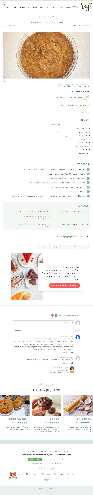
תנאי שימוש (41, 488)
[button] (46, 480)
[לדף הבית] (79, 7)
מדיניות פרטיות (51, 488)
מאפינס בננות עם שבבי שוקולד (80, 25)
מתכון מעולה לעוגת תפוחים (25, 224)
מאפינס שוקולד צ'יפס (9, 25)
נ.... (59, 370)
